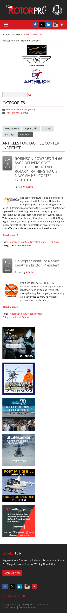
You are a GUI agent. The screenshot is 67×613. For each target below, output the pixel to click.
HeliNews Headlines (16, 109)
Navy (33, 241)
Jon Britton (36, 313)
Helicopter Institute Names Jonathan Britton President (37, 262)
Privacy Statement (28, 607)
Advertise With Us (12, 596)
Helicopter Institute (19, 241)
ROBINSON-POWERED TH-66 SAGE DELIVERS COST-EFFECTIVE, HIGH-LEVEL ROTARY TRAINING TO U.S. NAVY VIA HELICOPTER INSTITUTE (38, 169)
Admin (30, 186)
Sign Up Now (12, 573)
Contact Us (43, 604)
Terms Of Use (8, 607)
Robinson (41, 241)
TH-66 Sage (53, 241)
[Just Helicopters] (33, 9)
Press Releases (14, 112)
